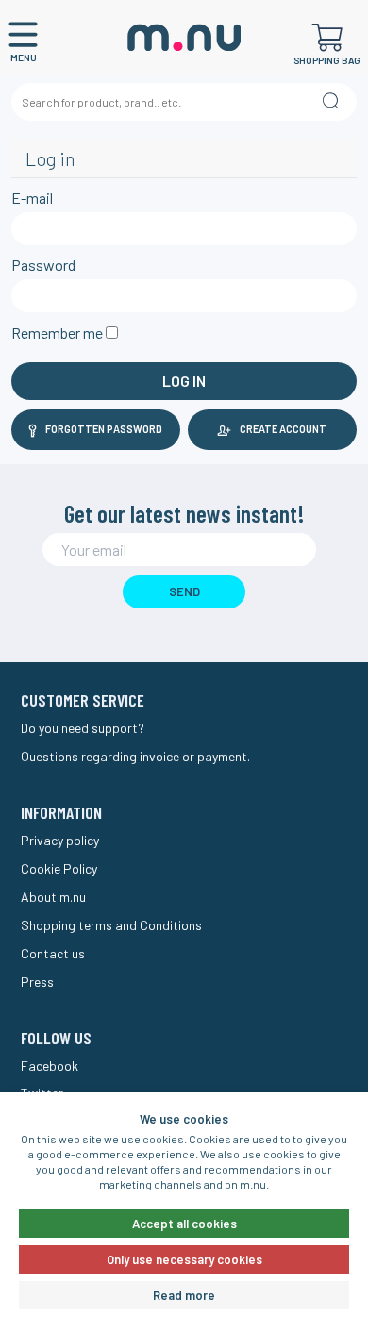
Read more (184, 1295)
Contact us (53, 953)
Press (37, 982)
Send (184, 591)
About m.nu (53, 897)
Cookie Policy (59, 868)
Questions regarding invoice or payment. (135, 756)
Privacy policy (60, 840)
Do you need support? (82, 728)
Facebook (49, 1065)
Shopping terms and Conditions (111, 925)
